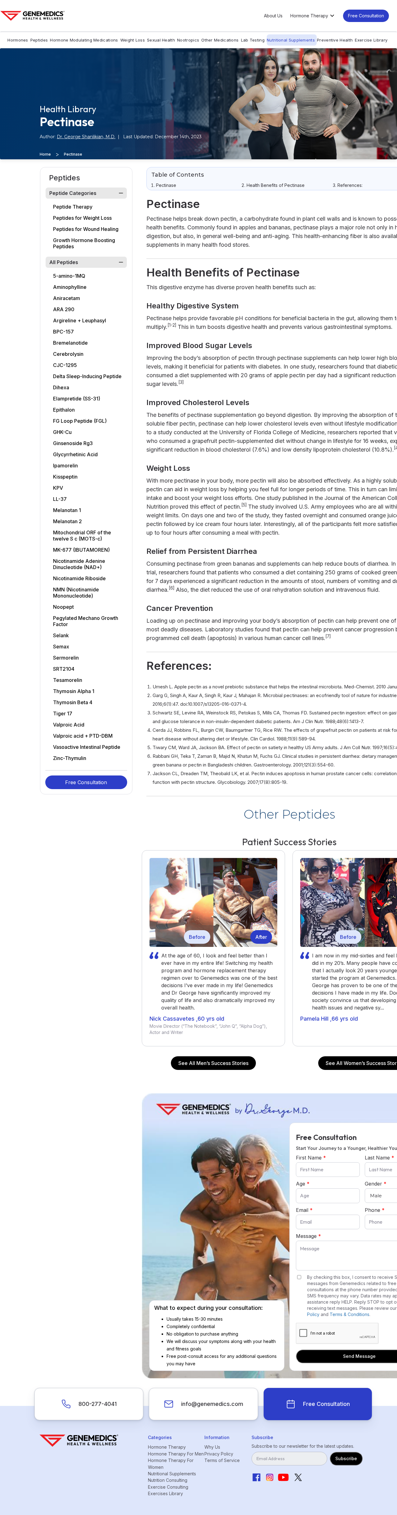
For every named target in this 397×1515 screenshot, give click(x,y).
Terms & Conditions (349, 1314)
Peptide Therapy (72, 207)
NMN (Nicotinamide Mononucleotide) (76, 592)
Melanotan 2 (67, 521)
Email (304, 1210)
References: (350, 185)
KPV (58, 488)
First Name (311, 1158)
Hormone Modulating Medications (84, 40)
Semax (61, 646)
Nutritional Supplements (291, 40)
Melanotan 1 (67, 510)
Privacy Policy (218, 1453)
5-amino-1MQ (69, 276)
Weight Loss (132, 40)
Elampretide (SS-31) (76, 398)
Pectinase (166, 185)
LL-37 (60, 499)
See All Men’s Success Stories (213, 1063)
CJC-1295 (65, 365)
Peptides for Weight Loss (82, 218)
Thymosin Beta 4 (72, 702)
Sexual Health (161, 40)
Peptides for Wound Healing (85, 229)
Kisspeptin (65, 477)
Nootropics (188, 40)
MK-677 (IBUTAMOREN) (81, 550)
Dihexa (61, 387)
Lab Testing (253, 40)
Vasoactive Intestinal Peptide (86, 747)
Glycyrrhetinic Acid (75, 454)
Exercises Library (165, 1493)
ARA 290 (63, 309)
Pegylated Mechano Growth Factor (85, 621)
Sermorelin (66, 658)
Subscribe (346, 1458)
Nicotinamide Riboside (79, 578)
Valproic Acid (68, 725)
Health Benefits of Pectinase (276, 185)
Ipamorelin (65, 465)
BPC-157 (63, 332)
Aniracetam (66, 298)
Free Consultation (366, 15)
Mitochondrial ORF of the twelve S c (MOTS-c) (82, 535)
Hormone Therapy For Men (176, 1453)
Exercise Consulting (168, 1487)
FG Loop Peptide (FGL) (80, 421)
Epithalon (64, 410)
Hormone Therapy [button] (309, 15)
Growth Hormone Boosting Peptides (84, 243)
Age (303, 1184)
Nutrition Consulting (167, 1480)
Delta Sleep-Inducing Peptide (87, 376)
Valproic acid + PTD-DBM (83, 736)
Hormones (17, 40)
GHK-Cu (62, 432)
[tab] (86, 193)
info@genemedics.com (212, 1404)
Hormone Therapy (167, 1447)
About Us (273, 15)
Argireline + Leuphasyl (79, 320)
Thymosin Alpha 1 (73, 691)
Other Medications (220, 40)
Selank (61, 635)
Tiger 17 (62, 713)
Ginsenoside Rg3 (73, 443)
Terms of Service (222, 1460)
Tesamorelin (67, 680)
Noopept (63, 607)
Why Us (212, 1447)
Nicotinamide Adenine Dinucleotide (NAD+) (79, 564)
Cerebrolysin (68, 354)
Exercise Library (371, 40)
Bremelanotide (70, 343)
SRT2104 (63, 669)
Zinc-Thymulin (69, 758)
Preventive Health (335, 40)
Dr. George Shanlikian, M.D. (86, 136)
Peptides (39, 40)
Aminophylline (70, 287)
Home (45, 154)
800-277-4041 (97, 1404)
